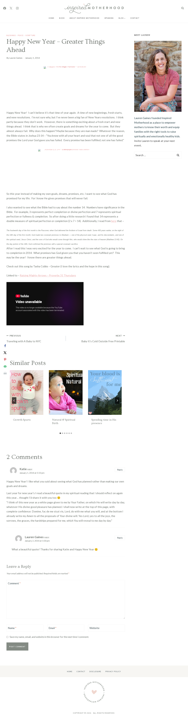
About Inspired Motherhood (85, 18)
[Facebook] (4, 8)
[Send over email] (5, 366)
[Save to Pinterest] (5, 359)
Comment (14, 583)
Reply (120, 469)
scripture (30, 35)
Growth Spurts (22, 419)
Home (51, 18)
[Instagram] (17, 8)
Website (94, 628)
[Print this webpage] (5, 373)
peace (20, 35)
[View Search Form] (182, 8)
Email (52, 628)
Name (12, 628)
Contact (134, 18)
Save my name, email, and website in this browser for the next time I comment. (49, 636)
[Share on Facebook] (5, 345)
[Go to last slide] (14, 400)
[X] (11, 8)
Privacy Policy (113, 671)
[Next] (117, 400)
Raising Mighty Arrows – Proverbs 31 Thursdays (48, 275)
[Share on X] (5, 352)
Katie (23, 469)
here (113, 221)
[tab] (60, 433)
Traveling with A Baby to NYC (23, 338)
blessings (11, 35)
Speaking (109, 18)
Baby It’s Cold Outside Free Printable (103, 338)
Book (62, 18)
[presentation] (26, 392)
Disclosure (95, 671)
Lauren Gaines (15, 58)
